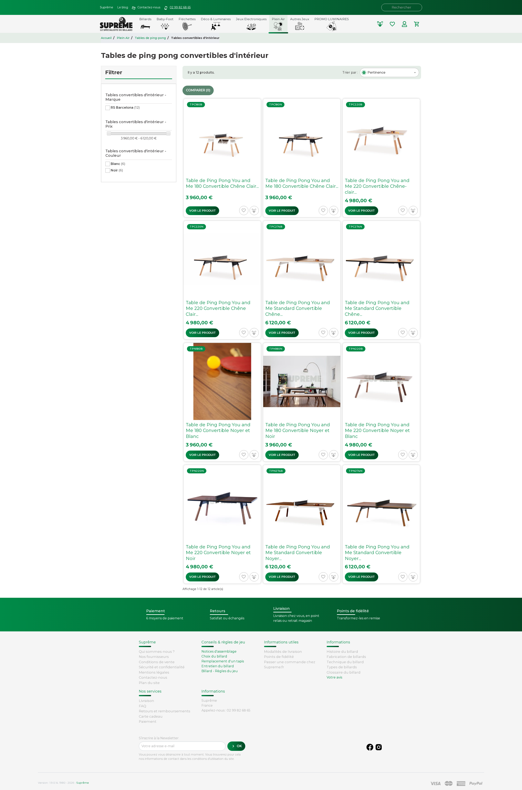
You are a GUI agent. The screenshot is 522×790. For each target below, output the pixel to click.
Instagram (379, 747)
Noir (117, 170)
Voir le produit (202, 210)
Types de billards (342, 667)
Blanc (118, 164)
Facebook (370, 747)
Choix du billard (214, 656)
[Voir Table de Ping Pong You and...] (222, 157)
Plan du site (149, 683)
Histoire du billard (342, 652)
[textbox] (376, 72)
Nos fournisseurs (154, 657)
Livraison (146, 701)
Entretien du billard (217, 666)
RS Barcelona (125, 107)
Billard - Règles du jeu (219, 671)
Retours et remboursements (164, 711)
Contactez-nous (153, 677)
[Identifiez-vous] (404, 24)
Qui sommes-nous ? (157, 652)
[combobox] (389, 72)
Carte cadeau (151, 716)
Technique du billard (345, 662)
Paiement (147, 721)
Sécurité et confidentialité (162, 667)
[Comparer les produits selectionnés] (380, 24)
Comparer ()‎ (198, 90)
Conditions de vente (157, 662)
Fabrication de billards (346, 657)
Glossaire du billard (344, 672)
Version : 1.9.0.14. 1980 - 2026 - (63, 782)
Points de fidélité (279, 657)
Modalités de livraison (283, 652)
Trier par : (350, 72)
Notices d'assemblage (219, 651)
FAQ (142, 706)
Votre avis (334, 677)
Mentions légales (154, 672)
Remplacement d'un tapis (222, 661)
